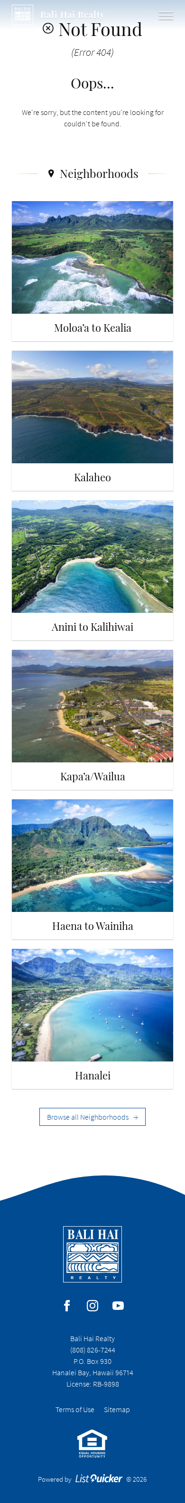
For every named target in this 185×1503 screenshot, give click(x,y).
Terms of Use (75, 1409)
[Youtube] (118, 1305)
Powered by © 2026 (93, 1479)
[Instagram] (92, 1305)
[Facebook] (66, 1305)
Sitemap (117, 1409)
